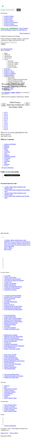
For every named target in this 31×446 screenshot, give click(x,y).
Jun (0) (6, 120)
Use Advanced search (6, 49)
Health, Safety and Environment (13, 318)
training (13, 92)
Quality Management (10, 356)
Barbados (6, 147)
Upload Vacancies (9, 390)
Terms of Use (4, 433)
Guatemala (7, 161)
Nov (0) (6, 127)
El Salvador (7, 158)
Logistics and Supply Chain (11, 329)
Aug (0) (6, 123)
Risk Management (9, 362)
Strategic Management (10, 367)
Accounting (7, 276)
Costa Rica (7, 152)
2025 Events (4, 105)
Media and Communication (11, 338)
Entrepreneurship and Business (12, 308)
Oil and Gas (7, 342)
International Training (10, 324)
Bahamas (6, 145)
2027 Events (27, 104)
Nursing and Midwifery (10, 341)
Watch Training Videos (10, 398)
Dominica (6, 155)
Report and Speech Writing (11, 359)
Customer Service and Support (12, 297)
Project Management (9, 347)
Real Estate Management (11, 357)
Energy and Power (9, 305)
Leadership (7, 326)
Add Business (8, 30)
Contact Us (15, 30)
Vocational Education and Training (13, 376)
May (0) (6, 118)
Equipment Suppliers (10, 392)
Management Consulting (10, 335)
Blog (5, 387)
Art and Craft (7, 282)
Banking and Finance (10, 285)
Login (20, 30)
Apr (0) (6, 117)
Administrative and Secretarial (12, 279)
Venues (6, 396)
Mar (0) (6, 115)
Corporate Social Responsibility (12, 295)
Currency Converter (9, 406)
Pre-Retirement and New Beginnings (14, 345)
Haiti (5, 162)
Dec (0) (6, 129)
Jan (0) (5, 112)
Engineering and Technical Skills (13, 306)
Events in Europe (9, 21)
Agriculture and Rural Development (14, 280)
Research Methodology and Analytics (14, 361)
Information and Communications (13, 321)
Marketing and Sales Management (13, 336)
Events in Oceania (9, 24)
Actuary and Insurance (10, 277)
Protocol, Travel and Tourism (12, 349)
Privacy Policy (14, 433)
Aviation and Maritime (10, 283)
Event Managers (8, 393)
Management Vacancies (10, 389)
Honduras (6, 164)
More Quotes (7, 249)
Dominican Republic (9, 156)
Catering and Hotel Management (13, 286)
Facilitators (7, 395)
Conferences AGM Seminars (12, 288)
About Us (6, 385)
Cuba (5, 153)
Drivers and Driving (9, 298)
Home (5, 53)
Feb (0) (6, 114)
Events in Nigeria (9, 16)
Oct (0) (6, 126)
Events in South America (11, 25)
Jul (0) (5, 121)
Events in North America (11, 22)
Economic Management (10, 301)
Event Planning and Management (13, 309)
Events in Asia (8, 19)
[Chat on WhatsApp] (7, 167)
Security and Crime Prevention (12, 364)
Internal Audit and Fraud (10, 323)
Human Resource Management (12, 320)
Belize (6, 148)
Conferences (7, 92)
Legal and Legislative (10, 327)
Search (19, 10)
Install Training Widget (10, 411)
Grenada (6, 159)
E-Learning (7, 300)
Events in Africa (8, 17)
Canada (6, 150)
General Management (10, 317)
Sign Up (24, 30)
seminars (18, 92)
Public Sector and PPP (10, 354)
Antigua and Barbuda (10, 144)
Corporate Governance (10, 289)
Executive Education (9, 315)
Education (7, 303)
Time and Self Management (11, 374)
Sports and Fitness (9, 365)
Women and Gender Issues (11, 377)
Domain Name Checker (10, 408)
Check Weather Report (10, 405)
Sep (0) (6, 124)
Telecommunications (9, 368)
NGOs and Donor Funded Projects (13, 339)
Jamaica (6, 165)
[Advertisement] (15, 68)
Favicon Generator (9, 409)
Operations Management (10, 344)
